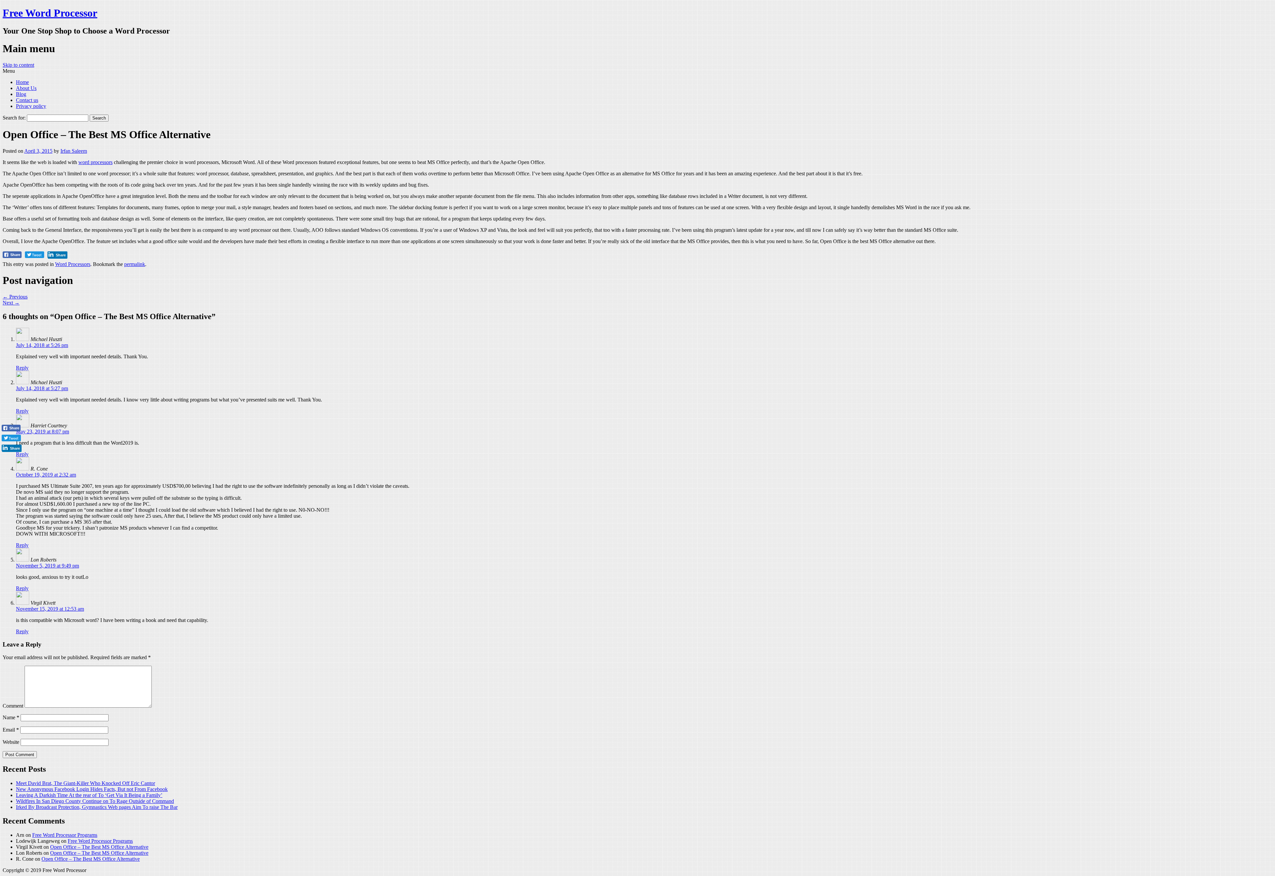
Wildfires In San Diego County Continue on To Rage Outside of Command (95, 801)
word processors (95, 162)
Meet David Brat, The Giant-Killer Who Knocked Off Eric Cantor (85, 783)
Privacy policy (31, 106)
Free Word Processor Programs (64, 835)
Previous (15, 297)
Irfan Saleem (73, 151)
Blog (21, 94)
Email (11, 730)
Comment (13, 706)
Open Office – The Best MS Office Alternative (99, 847)
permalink (134, 264)
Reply (22, 368)
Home (22, 82)
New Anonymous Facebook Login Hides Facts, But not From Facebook (92, 789)
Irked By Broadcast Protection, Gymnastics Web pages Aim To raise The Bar (97, 807)
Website (11, 742)
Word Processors (72, 264)
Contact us (27, 100)
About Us (26, 88)
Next (11, 303)
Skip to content (18, 65)
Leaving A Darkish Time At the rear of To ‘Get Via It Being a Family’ (89, 795)
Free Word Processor (50, 13)
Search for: (14, 118)
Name (11, 717)
